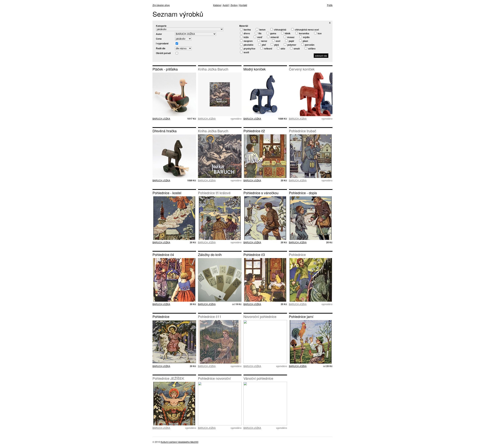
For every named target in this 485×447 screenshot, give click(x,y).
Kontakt (243, 5)
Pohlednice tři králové (214, 192)
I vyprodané (162, 43)
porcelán (309, 44)
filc (260, 33)
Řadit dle (160, 48)
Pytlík (329, 5)
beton (262, 29)
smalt (296, 48)
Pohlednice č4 (163, 254)
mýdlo (306, 37)
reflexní (267, 48)
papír (291, 41)
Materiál (243, 25)
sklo (282, 48)
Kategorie (161, 25)
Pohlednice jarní (301, 316)
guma (273, 33)
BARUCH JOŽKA (161, 118)
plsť (263, 44)
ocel (277, 41)
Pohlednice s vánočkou (260, 192)
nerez (263, 41)
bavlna (247, 29)
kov (319, 33)
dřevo (246, 33)
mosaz (290, 37)
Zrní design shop (161, 5)
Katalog (217, 5)
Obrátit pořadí (163, 53)
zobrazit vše (321, 55)
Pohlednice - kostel (167, 192)
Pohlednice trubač (302, 130)
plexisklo (248, 44)
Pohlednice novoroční (214, 378)
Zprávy (234, 5)
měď (259, 37)
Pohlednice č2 (254, 130)
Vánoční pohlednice (258, 378)
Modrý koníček (254, 69)
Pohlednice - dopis (303, 192)
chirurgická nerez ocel (306, 29)
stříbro (311, 48)
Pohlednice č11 (209, 316)
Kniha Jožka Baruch (213, 69)
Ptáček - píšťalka (165, 69)
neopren (248, 41)
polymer (291, 44)
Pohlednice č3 (254, 254)
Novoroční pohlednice (259, 316)
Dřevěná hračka (165, 130)
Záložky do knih (210, 254)
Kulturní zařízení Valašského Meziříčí (179, 441)
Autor (159, 34)
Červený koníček (301, 69)
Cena (159, 38)
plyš (276, 44)
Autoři (226, 5)
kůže (246, 37)
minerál (274, 37)
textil (246, 52)
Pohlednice (297, 254)
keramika (303, 33)
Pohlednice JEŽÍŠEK (168, 378)
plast (305, 41)
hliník (287, 33)
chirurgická (279, 29)
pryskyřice (249, 48)
